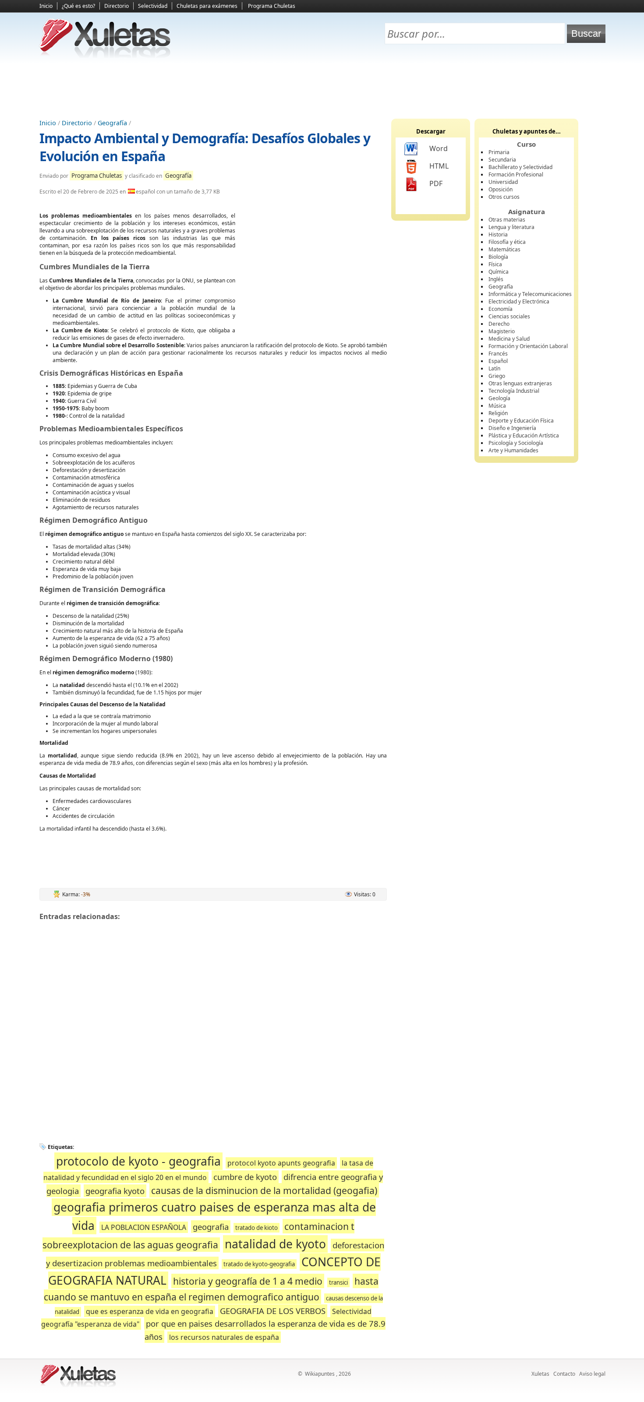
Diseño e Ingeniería (512, 428)
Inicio (46, 6)
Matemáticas (504, 249)
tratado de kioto (256, 1228)
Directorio (116, 6)
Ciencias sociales (509, 316)
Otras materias (506, 219)
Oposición (500, 189)
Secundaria (502, 159)
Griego (496, 376)
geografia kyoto (115, 1190)
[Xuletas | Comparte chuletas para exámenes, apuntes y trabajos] (105, 56)
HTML (439, 166)
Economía (500, 309)
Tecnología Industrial (513, 391)
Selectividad (152, 6)
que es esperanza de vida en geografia (149, 1311)
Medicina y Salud (509, 338)
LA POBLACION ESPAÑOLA (143, 1227)
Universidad (503, 182)
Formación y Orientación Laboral (528, 346)
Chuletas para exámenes (207, 6)
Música (497, 405)
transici (338, 1282)
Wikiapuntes (320, 1373)
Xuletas (540, 1373)
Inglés (495, 279)
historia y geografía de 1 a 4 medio (247, 1281)
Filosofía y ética (507, 242)
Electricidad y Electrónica (518, 301)
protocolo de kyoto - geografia (138, 1161)
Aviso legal (592, 1373)
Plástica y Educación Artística (523, 435)
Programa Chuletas (271, 6)
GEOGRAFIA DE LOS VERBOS (273, 1310)
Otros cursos (504, 197)
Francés (498, 353)
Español (498, 361)
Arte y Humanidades (513, 450)
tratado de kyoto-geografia (259, 1264)
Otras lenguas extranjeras (520, 383)
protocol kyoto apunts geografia (281, 1163)
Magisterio (501, 331)
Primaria (499, 152)
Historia (498, 234)
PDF (435, 183)
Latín (494, 368)
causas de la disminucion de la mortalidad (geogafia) (264, 1190)
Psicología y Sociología (515, 443)
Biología (498, 257)
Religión (498, 413)
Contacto (564, 1373)
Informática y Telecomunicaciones (530, 294)
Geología (499, 398)
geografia (211, 1226)
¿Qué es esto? (78, 6)
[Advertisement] (322, 88)
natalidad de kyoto (275, 1244)
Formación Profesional (515, 174)
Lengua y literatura (511, 227)
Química (498, 271)
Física (495, 264)
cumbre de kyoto (245, 1176)
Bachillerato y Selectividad (520, 167)
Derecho (499, 324)
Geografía (112, 123)
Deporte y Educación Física (521, 420)
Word (438, 148)
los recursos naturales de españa (224, 1337)
